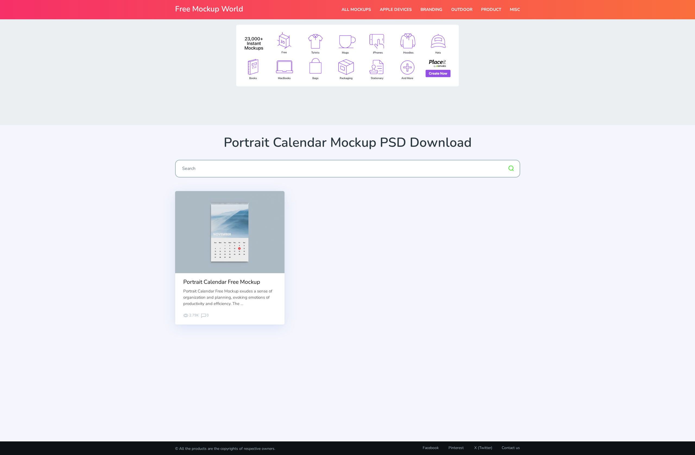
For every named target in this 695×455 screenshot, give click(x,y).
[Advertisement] (347, 105)
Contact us (511, 447)
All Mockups (356, 9)
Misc (515, 9)
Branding (431, 9)
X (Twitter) (482, 447)
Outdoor (461, 9)
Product (491, 9)
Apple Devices (396, 9)
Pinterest (456, 447)
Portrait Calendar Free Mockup (221, 282)
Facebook (431, 447)
